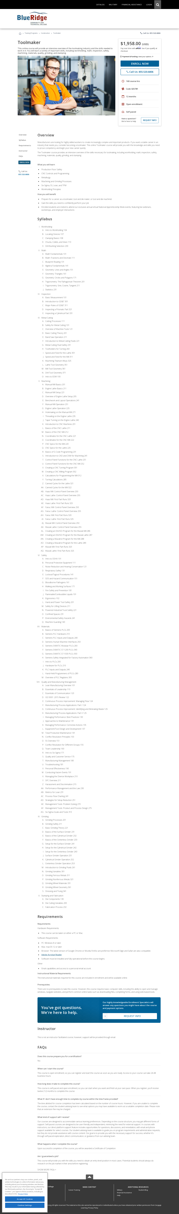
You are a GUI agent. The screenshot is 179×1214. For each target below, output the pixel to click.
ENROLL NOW (140, 63)
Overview (22, 135)
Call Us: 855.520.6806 (150, 33)
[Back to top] (89, 1186)
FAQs (21, 156)
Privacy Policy (93, 1208)
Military (119, 1190)
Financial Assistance (124, 1193)
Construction (45, 33)
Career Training (74, 1190)
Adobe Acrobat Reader (51, 954)
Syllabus (22, 140)
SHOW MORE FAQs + (47, 1169)
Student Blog (143, 1190)
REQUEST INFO (150, 120)
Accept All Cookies (25, 1199)
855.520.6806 (23, 174)
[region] (25, 1192)
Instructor (23, 151)
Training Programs (31, 33)
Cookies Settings (25, 1205)
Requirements (25, 145)
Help (118, 1195)
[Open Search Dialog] (157, 4)
